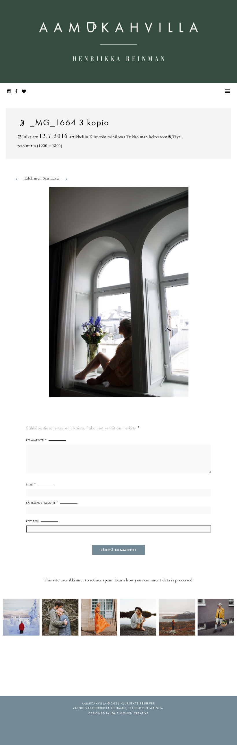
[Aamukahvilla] (118, 41)
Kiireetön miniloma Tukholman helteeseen (128, 137)
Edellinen (28, 178)
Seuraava (56, 178)
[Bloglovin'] (25, 92)
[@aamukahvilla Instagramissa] (118, 616)
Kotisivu (32, 521)
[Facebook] (18, 92)
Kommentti (36, 440)
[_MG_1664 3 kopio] (118, 295)
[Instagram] (10, 92)
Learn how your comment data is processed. (154, 580)
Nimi (31, 484)
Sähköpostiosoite (42, 503)
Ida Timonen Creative (130, 713)
